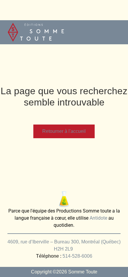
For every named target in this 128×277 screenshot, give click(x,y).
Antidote (98, 218)
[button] (118, 32)
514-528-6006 (77, 256)
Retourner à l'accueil (64, 131)
